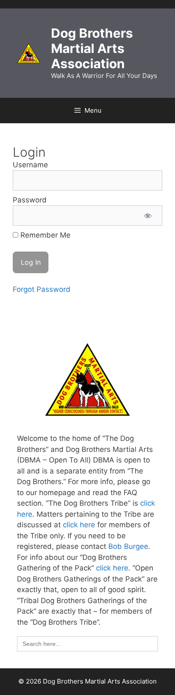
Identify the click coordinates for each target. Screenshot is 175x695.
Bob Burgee (128, 546)
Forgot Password (42, 289)
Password (30, 200)
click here (79, 525)
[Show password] (147, 215)
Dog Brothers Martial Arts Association (92, 48)
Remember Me (44, 235)
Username (30, 165)
